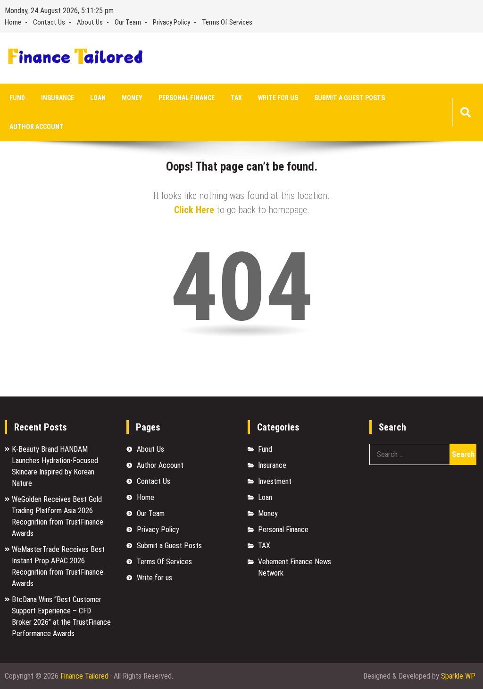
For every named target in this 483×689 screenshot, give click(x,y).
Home (13, 22)
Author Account (36, 126)
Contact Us (49, 22)
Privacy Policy (171, 22)
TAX (236, 98)
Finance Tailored (84, 676)
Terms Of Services (227, 22)
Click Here (194, 209)
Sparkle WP (458, 676)
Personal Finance (186, 98)
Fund (17, 98)
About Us (90, 22)
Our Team (128, 22)
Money (132, 98)
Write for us (278, 98)
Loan (98, 98)
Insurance (57, 98)
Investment (274, 481)
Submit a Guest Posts (349, 98)
